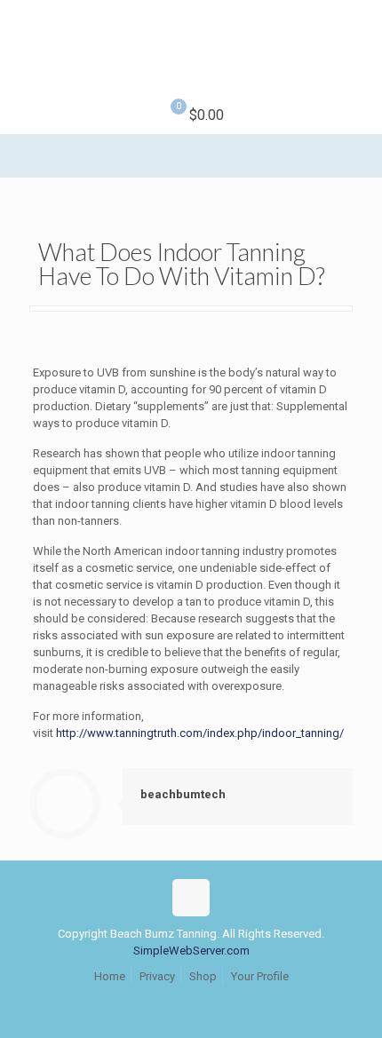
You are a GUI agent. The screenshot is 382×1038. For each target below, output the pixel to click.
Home (109, 976)
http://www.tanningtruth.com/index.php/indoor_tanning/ (200, 733)
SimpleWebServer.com (191, 950)
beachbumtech (183, 794)
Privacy (157, 976)
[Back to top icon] (191, 897)
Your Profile (260, 976)
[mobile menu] (358, 35)
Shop (203, 976)
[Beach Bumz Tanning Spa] (191, 49)
